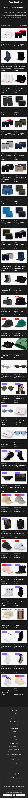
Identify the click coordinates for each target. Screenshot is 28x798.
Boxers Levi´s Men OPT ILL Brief (7, 111)
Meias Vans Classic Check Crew (19, 669)
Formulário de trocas (14, 749)
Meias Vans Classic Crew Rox (6, 669)
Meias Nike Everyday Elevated (6, 45)
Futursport (12, 792)
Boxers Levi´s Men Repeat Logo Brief (19, 45)
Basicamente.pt (18, 792)
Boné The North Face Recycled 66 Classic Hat (7, 511)
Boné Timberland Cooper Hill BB (5, 624)
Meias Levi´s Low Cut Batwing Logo (19, 289)
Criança (14, 736)
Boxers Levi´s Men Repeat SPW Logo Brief (7, 134)
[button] (21, 2)
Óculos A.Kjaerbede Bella (6, 377)
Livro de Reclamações (14, 724)
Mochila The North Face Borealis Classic (6, 534)
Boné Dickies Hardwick (20, 691)
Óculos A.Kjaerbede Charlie (19, 399)
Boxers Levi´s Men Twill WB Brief (20, 111)
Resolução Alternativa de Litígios (14, 754)
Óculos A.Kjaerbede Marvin (6, 399)
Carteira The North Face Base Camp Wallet (20, 488)
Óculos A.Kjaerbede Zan (19, 443)
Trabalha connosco (14, 721)
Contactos (14, 718)
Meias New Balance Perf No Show (7, 466)
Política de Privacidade (14, 752)
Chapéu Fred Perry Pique (19, 311)
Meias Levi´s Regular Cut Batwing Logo (6, 67)
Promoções (14, 739)
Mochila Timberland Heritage (19, 354)
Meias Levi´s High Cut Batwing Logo (6, 354)
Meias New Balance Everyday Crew (19, 580)
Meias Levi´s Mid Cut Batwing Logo (6, 89)
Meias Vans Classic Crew (19, 602)
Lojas (14, 716)
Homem (14, 731)
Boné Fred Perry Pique (7, 333)
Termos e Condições (14, 757)
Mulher (14, 734)
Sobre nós (14, 713)
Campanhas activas (14, 759)
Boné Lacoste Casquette (5, 580)
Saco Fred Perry (5, 311)
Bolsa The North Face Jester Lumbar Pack (7, 488)
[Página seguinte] (24, 701)
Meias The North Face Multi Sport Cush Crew (20, 466)
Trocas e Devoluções (14, 746)
